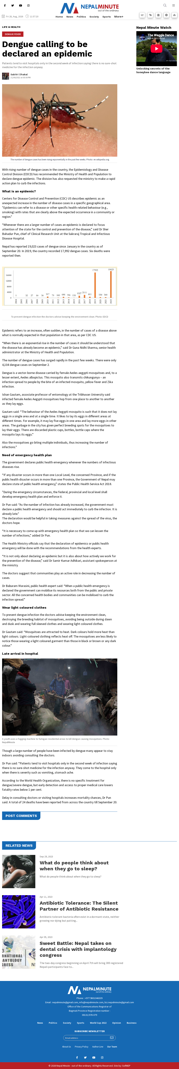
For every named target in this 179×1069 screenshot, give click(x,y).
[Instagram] (28, 5)
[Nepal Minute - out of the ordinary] (89, 993)
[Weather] (150, 15)
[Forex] (166, 15)
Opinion (116, 1022)
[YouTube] (20, 5)
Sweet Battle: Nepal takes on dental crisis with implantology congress (78, 949)
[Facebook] (4, 5)
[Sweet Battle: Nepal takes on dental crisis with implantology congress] (18, 952)
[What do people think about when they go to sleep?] (18, 871)
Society (94, 16)
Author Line (97, 1046)
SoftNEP (126, 1065)
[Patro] (158, 15)
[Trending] (142, 15)
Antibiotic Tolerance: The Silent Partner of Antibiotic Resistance (79, 906)
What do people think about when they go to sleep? (74, 866)
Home (59, 16)
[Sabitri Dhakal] (5, 77)
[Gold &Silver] (174, 15)
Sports (106, 16)
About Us (66, 1046)
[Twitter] (12, 5)
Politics (81, 16)
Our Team (112, 1046)
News (69, 16)
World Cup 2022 (98, 1022)
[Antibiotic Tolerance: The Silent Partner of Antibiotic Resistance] (18, 911)
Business (132, 1022)
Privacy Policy (81, 1046)
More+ (118, 16)
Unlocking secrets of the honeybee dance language (153, 70)
